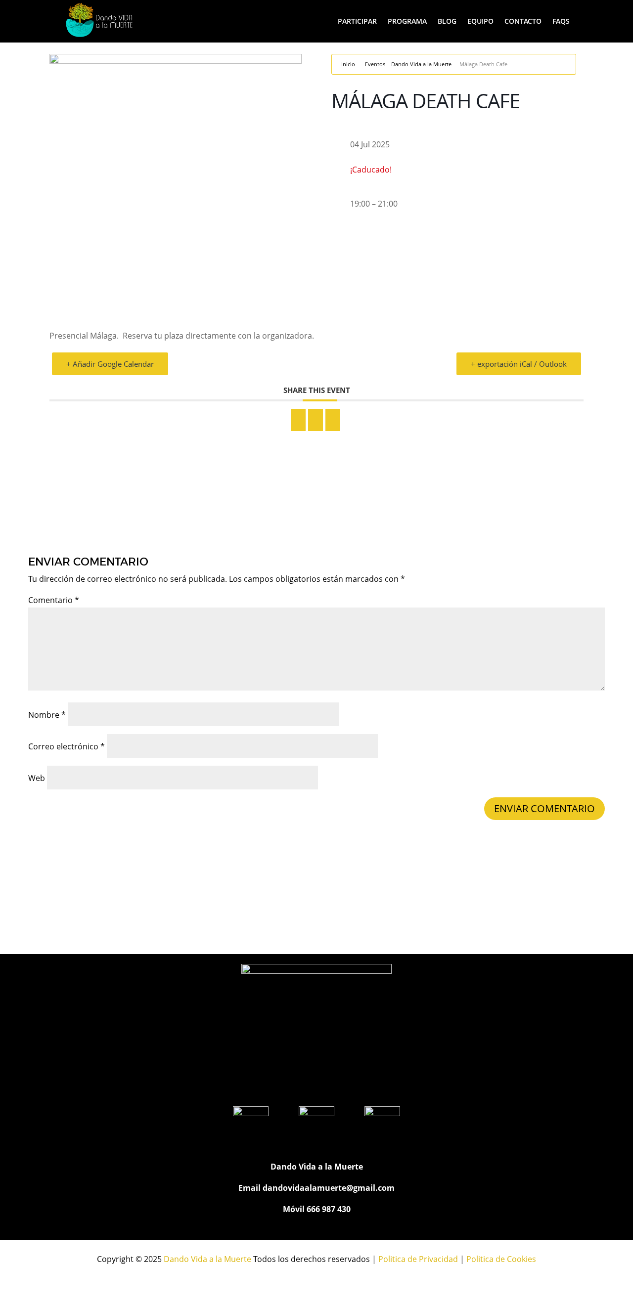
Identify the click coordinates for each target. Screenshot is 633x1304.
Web (36, 778)
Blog (447, 21)
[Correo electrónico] (332, 420)
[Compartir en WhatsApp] (315, 420)
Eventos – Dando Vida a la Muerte (408, 64)
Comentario (53, 600)
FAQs (561, 21)
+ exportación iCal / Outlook (519, 364)
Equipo (480, 21)
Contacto (523, 21)
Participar (357, 21)
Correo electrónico (66, 746)
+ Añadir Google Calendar (110, 364)
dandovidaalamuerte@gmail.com (329, 1187)
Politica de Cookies (501, 1259)
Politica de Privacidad (418, 1259)
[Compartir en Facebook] (298, 420)
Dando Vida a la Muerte (207, 1259)
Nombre (47, 714)
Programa (407, 21)
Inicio (348, 64)
